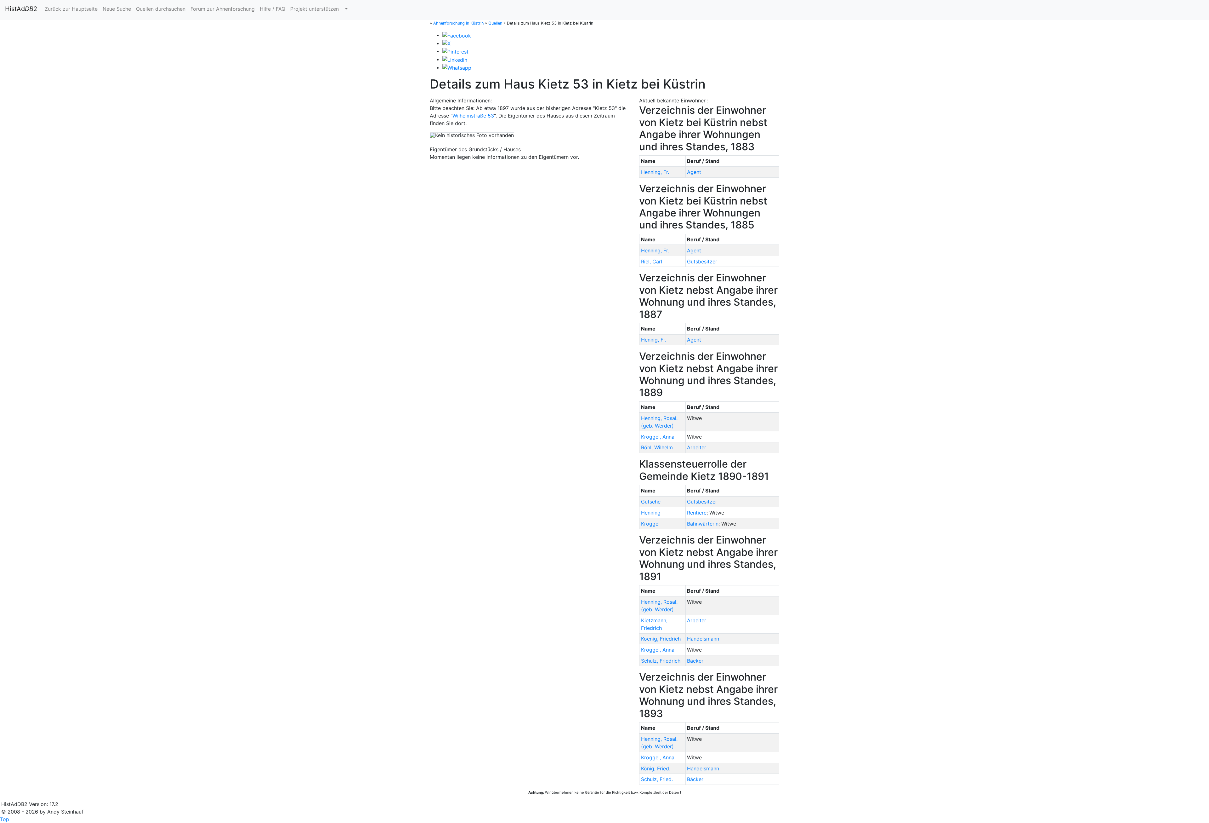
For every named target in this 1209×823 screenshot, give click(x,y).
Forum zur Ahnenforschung (222, 9)
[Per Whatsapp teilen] (456, 67)
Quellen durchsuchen (160, 9)
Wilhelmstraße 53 (473, 115)
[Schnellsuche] (345, 9)
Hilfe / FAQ (272, 9)
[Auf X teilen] (446, 43)
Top (4, 819)
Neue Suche (117, 9)
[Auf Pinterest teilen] (455, 51)
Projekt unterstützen (314, 9)
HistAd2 (21, 9)
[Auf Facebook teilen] (456, 35)
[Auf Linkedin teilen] (454, 59)
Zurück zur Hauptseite (71, 9)
